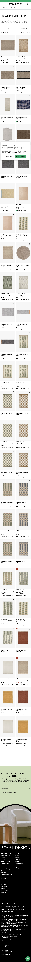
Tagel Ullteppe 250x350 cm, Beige (22, 414)
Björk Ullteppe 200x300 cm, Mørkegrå (6, 177)
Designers (3, 872)
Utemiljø (18, 868)
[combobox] (23, 28)
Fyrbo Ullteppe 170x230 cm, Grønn (22, 384)
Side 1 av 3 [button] (14, 747)
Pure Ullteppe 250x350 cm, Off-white (6, 681)
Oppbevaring (19, 867)
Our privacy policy (10, 152)
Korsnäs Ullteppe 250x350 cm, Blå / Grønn (22, 592)
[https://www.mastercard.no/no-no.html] (6, 951)
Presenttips (3, 884)
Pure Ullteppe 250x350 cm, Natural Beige (22, 681)
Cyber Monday (4, 895)
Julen (2, 897)
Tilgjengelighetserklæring (7, 874)
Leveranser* (4, 867)
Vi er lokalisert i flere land (7, 911)
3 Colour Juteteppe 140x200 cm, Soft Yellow (7, 207)
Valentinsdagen (5, 880)
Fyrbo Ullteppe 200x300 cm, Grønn (6, 384)
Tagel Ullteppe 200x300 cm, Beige (22, 444)
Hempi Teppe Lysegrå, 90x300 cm (7, 118)
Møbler (17, 855)
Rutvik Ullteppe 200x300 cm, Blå (22, 532)
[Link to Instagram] (5, 945)
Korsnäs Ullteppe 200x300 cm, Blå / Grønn (7, 621)
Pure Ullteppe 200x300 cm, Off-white (6, 740)
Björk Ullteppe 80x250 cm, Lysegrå (21, 325)
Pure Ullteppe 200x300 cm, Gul (22, 740)
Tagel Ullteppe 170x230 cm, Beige (22, 473)
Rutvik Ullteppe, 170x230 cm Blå (22, 562)
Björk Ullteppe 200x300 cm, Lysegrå (6, 325)
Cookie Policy (4, 870)
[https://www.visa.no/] (2, 950)
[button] (27, 4)
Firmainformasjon (5, 861)
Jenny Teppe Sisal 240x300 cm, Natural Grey (6, 59)
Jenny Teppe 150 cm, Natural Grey (22, 266)
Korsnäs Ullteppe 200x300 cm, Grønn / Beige (22, 236)
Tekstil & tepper (19, 863)
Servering (18, 859)
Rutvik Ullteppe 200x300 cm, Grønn (7, 532)
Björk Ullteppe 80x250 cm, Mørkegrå (6, 355)
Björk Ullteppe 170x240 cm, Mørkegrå (22, 177)
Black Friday (4, 894)
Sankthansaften (5, 890)
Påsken (2, 882)
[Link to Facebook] (2, 945)
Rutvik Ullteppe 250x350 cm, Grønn (7, 503)
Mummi (3, 888)
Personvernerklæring (6, 865)
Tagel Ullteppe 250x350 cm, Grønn (7, 414)
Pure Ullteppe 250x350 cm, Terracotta (22, 651)
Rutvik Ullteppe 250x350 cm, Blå (22, 503)
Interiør (17, 861)
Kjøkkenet (18, 865)
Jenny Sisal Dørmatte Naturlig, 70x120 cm (5, 88)
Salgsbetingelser (5, 863)
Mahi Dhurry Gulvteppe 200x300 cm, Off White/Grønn (7, 296)
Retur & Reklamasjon (6, 868)
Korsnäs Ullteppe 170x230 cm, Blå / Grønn (7, 651)
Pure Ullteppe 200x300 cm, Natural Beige (6, 266)
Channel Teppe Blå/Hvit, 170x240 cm (21, 118)
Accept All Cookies (20, 156)
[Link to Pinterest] (9, 945)
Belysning (18, 857)
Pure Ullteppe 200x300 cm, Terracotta (22, 710)
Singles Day (3, 892)
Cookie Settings (10, 156)
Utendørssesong (5, 886)
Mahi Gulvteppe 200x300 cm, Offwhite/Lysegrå (22, 296)
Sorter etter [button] (22, 28)
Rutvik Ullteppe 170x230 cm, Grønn (6, 562)
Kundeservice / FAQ (6, 855)
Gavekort (3, 857)
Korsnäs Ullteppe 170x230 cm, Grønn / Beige (22, 621)
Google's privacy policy (19, 152)
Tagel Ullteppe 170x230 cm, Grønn (6, 473)
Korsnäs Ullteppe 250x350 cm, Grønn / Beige (7, 592)
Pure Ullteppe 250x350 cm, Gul (6, 710)
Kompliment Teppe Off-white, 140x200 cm (21, 207)
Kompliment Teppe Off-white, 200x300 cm (6, 236)
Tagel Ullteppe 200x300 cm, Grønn (7, 444)
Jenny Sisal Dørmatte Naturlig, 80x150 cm (21, 88)
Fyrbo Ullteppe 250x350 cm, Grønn (22, 355)
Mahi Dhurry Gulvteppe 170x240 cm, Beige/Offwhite (22, 59)
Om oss (3, 859)
